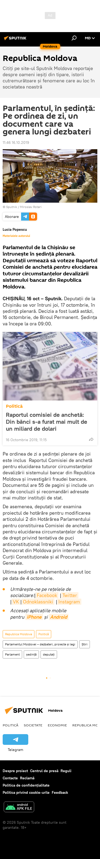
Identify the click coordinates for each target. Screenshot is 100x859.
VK (16, 602)
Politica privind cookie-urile (26, 792)
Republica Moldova (18, 634)
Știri (84, 644)
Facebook (47, 595)
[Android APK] (19, 808)
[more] (91, 439)
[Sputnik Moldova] (16, 40)
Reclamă (27, 778)
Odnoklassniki (38, 602)
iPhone (34, 617)
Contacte (10, 778)
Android (58, 617)
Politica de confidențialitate (26, 785)
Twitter (69, 595)
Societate (33, 725)
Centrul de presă (44, 770)
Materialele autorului (16, 236)
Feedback (60, 792)
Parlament (12, 654)
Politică (14, 406)
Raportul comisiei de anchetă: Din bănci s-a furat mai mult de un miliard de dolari (46, 421)
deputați (49, 654)
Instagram (69, 602)
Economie (57, 725)
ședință (31, 654)
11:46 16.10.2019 (16, 142)
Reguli (66, 770)
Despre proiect (15, 770)
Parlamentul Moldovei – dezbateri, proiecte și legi (40, 644)
